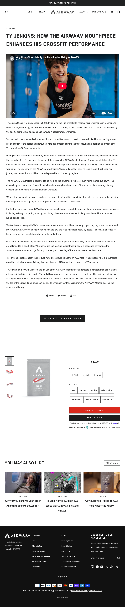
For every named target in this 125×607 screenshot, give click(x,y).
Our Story (36, 536)
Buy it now (95, 418)
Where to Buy (37, 546)
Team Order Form (39, 562)
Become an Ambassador (41, 556)
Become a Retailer (39, 551)
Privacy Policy (67, 551)
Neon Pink (77, 399)
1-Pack (75, 375)
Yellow (83, 390)
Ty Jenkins (11, 123)
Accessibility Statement (71, 562)
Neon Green (92, 399)
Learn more (115, 427)
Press (34, 541)
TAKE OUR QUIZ (99, 12)
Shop (31, 12)
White (94, 390)
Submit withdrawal (69, 567)
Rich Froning (26, 160)
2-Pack (86, 375)
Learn (42, 12)
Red (73, 390)
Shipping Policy (67, 541)
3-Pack (97, 375)
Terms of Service (68, 556)
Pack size (75, 369)
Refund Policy (67, 546)
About (83, 12)
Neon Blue (107, 399)
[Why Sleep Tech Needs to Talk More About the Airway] (101, 482)
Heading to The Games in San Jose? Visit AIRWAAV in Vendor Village (62, 506)
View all (112, 463)
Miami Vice (106, 390)
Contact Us (36, 567)
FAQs (64, 536)
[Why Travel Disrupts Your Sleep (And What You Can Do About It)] (23, 482)
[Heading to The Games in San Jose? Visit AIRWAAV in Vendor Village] (62, 482)
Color (73, 384)
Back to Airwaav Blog (64, 318)
